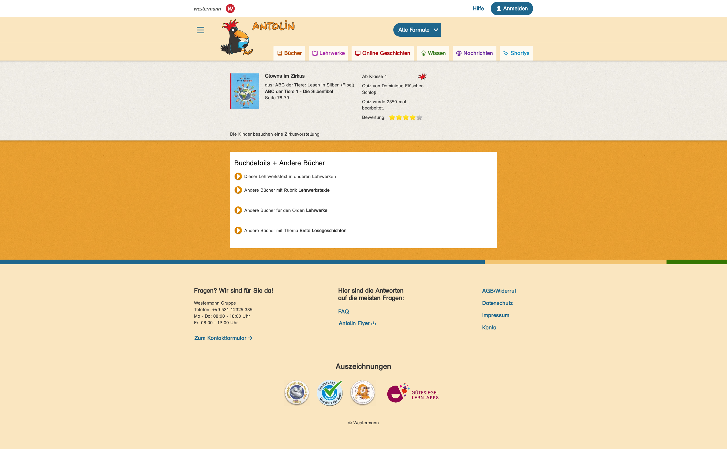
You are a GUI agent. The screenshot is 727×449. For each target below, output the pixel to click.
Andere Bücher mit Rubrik (287, 190)
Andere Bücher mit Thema (295, 230)
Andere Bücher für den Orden (285, 210)
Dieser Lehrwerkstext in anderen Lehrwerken (290, 176)
